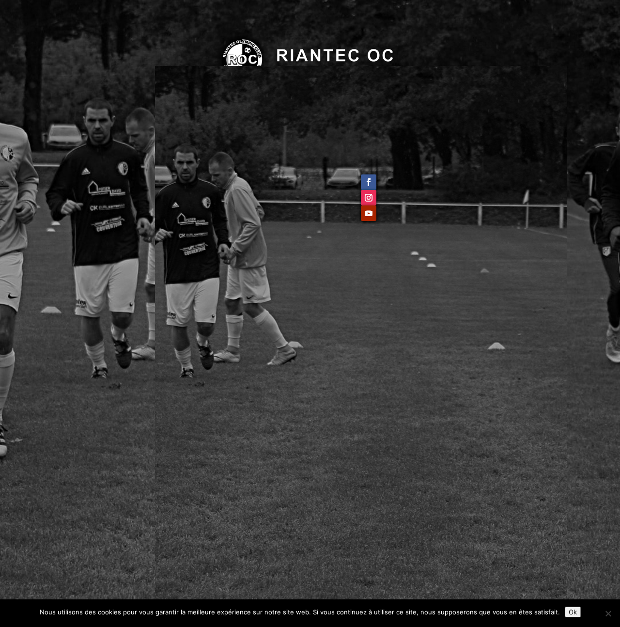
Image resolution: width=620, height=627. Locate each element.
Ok (573, 612)
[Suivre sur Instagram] (368, 197)
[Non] (608, 613)
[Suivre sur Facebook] (368, 182)
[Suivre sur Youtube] (368, 213)
